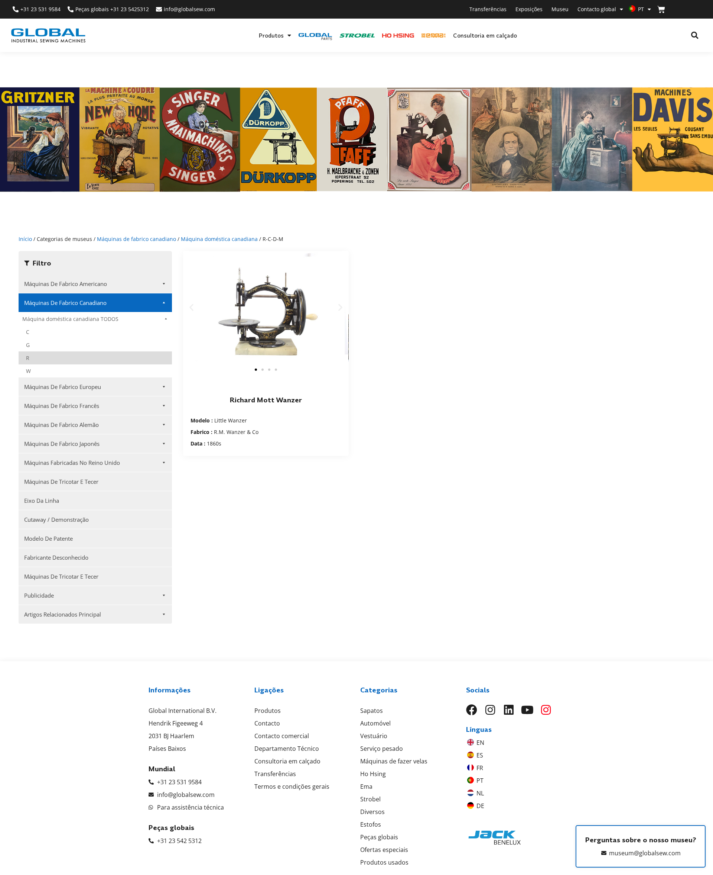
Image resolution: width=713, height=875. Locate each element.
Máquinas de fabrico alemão (61, 424)
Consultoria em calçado (485, 35)
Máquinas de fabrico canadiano (136, 238)
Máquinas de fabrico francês (61, 405)
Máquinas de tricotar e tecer (61, 481)
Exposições (529, 9)
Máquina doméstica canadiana (219, 238)
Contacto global (596, 9)
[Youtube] (527, 709)
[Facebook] (471, 709)
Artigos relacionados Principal (62, 614)
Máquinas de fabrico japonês (62, 443)
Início (25, 238)
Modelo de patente (48, 538)
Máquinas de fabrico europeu (62, 386)
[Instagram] (490, 709)
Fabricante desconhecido (56, 557)
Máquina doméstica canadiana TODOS (70, 318)
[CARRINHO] (661, 9)
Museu (560, 9)
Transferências (488, 9)
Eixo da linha (41, 500)
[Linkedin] (508, 709)
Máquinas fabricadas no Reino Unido (72, 462)
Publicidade (39, 595)
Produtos (271, 35)
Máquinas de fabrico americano (65, 283)
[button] (694, 35)
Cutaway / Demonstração (56, 519)
